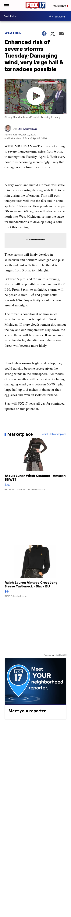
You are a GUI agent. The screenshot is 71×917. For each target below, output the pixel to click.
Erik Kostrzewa (27, 129)
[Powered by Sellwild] (60, 655)
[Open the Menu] (6, 5)
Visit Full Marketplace (54, 434)
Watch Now (60, 6)
